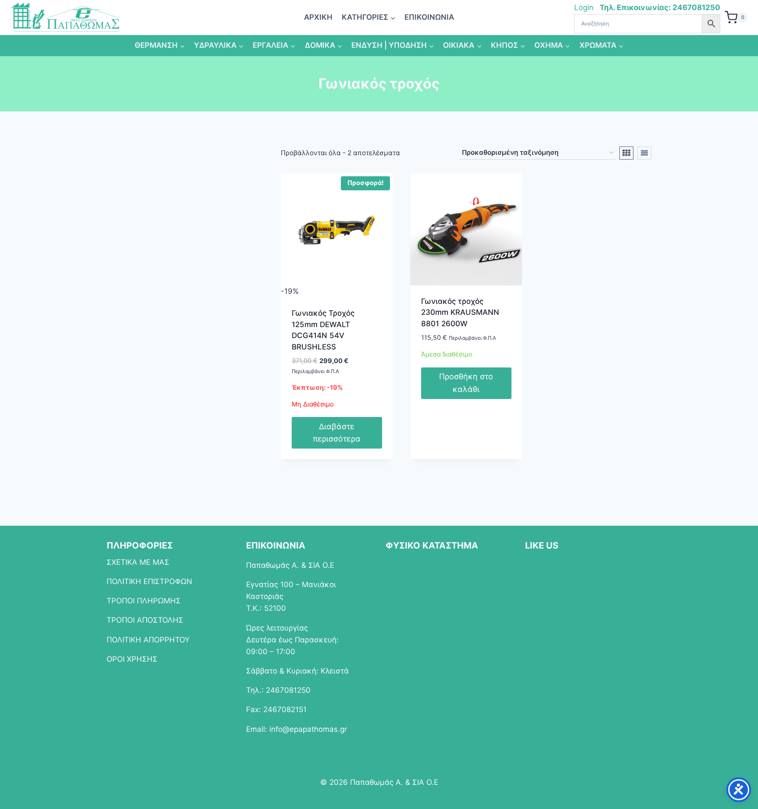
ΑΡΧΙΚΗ (318, 17)
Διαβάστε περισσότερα (337, 433)
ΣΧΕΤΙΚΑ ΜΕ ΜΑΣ (138, 562)
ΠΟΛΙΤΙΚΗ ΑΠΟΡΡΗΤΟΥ (148, 639)
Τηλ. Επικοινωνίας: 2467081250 (660, 7)
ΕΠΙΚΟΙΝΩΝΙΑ (429, 17)
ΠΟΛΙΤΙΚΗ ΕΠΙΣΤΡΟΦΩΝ (149, 581)
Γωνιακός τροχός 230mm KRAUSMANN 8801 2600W (460, 312)
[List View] (644, 153)
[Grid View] (626, 153)
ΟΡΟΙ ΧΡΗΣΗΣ (132, 659)
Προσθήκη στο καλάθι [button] (466, 383)
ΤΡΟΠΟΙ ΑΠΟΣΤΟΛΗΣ (145, 620)
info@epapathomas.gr (308, 729)
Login (585, 7)
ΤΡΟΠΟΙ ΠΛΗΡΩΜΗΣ (144, 600)
